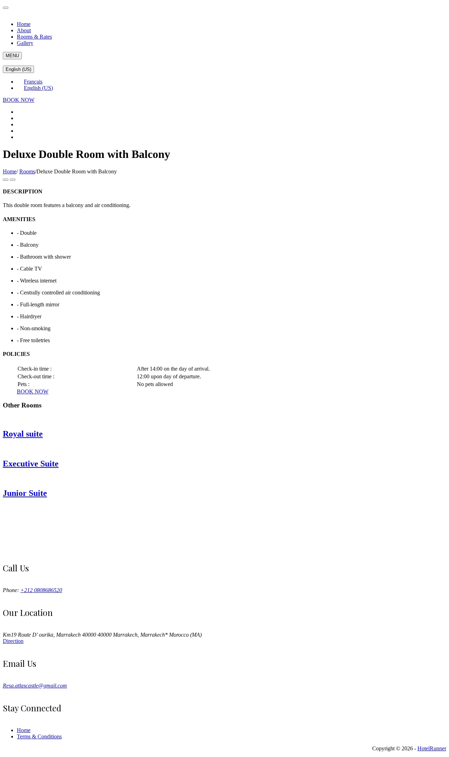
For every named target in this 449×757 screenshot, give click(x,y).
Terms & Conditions (39, 736)
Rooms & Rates (34, 37)
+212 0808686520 (41, 590)
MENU (12, 55)
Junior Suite (25, 493)
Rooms (27, 171)
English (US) (18, 69)
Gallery (25, 43)
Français (33, 82)
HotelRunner (431, 748)
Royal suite (23, 433)
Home (24, 24)
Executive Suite (31, 463)
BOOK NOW (18, 100)
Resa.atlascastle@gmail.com (35, 686)
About (24, 30)
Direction (13, 641)
